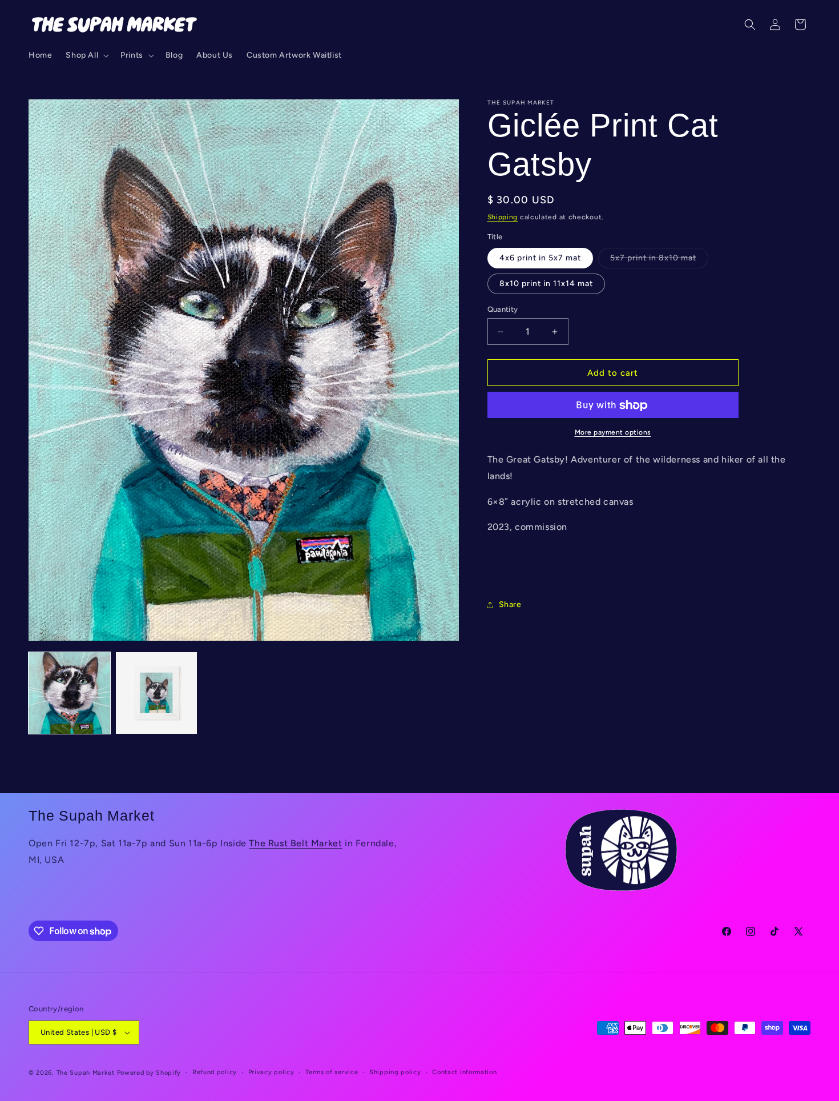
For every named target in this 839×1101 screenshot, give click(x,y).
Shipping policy (395, 1071)
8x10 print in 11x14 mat (546, 283)
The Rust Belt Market (295, 843)
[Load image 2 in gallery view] (156, 693)
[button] (86, 55)
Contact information (464, 1071)
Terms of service (331, 1071)
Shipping (502, 217)
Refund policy (214, 1071)
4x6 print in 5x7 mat (540, 258)
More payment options (613, 433)
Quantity (502, 309)
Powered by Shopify (149, 1072)
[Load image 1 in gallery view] (69, 693)
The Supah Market (86, 1072)
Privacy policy (271, 1071)
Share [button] (510, 605)
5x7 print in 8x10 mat (659, 260)
